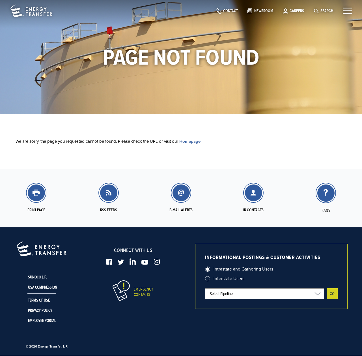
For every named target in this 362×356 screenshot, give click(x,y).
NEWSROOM (263, 11)
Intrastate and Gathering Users (243, 269)
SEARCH (326, 11)
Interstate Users (229, 278)
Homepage (190, 141)
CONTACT (230, 11)
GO (332, 293)
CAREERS (297, 11)
